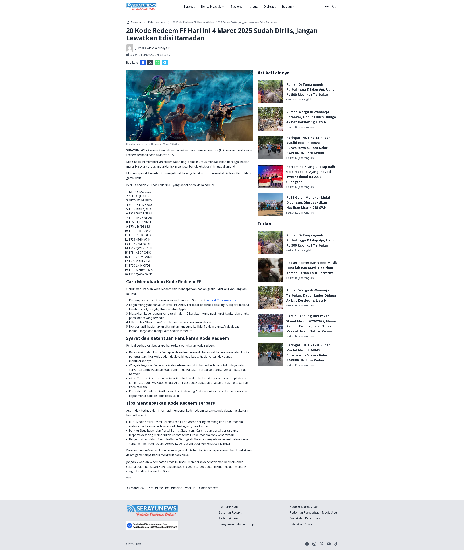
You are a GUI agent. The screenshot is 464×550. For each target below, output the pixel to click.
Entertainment (156, 22)
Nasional (237, 7)
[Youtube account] (329, 544)
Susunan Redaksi (231, 512)
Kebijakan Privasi (301, 524)
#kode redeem (208, 488)
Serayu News (134, 543)
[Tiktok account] (336, 544)
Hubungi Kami (229, 518)
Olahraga (270, 7)
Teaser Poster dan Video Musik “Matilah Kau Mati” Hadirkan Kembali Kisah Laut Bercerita (311, 267)
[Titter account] (321, 544)
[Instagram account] (314, 544)
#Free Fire (162, 488)
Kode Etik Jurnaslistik (304, 507)
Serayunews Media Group (236, 524)
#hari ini (190, 488)
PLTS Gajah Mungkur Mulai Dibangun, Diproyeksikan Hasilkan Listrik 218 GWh (308, 202)
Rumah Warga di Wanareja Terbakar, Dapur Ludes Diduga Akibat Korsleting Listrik (311, 117)
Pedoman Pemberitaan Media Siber (314, 512)
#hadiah (176, 488)
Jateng (253, 7)
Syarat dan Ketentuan (305, 518)
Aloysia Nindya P (158, 48)
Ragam (287, 7)
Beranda (189, 7)
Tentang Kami (229, 507)
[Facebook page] (307, 544)
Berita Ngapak (211, 7)
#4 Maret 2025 (136, 488)
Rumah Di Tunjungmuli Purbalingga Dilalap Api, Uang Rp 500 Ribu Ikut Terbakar (310, 89)
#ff (150, 488)
